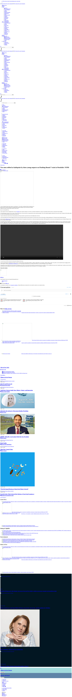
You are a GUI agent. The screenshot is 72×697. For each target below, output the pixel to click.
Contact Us (6, 42)
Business (5, 11)
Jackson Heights (6, 29)
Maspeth (5, 32)
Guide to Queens (7, 38)
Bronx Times (4, 152)
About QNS (4, 41)
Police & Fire (6, 17)
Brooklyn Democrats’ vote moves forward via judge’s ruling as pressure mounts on (28, 591)
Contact (4, 695)
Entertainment (6, 13)
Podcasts (5, 91)
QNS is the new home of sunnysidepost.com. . (11, 1)
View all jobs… (2, 375)
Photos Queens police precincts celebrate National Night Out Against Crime (19, 534)
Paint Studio (5, 443)
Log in (67, 287)
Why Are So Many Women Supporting (14, 666)
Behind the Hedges (5, 157)
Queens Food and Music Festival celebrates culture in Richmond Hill (21, 539)
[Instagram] (6, 163)
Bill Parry (2, 277)
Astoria (5, 23)
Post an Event (3, 379)
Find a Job (2, 677)
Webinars (5, 44)
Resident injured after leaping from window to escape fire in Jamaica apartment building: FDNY (38, 312)
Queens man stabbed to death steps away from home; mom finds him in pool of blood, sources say (36, 353)
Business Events (6, 39)
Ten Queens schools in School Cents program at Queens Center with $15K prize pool (23, 533)
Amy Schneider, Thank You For (11, 649)
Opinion (5, 15)
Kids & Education (7, 62)
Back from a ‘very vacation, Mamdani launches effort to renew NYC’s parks (35, 513)
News (3, 7)
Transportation (6, 21)
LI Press (3, 155)
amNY (3, 149)
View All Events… (3, 497)
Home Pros (5, 694)
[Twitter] (5, 163)
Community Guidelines (14, 285)
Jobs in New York (4, 367)
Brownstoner (4, 151)
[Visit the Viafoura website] (69, 305)
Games (5, 40)
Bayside (5, 24)
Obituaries (5, 16)
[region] (36, 296)
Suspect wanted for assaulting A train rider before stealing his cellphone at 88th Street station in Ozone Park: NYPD (39, 342)
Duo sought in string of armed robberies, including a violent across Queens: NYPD (19, 572)
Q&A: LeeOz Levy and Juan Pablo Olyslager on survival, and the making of (25, 607)
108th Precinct (7, 219)
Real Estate (6, 18)
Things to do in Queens (6, 377)
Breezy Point (6, 25)
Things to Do (6, 20)
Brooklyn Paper (4, 150)
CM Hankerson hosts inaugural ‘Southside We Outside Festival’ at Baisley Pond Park (23, 541)
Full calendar (2, 672)
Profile (8, 283)
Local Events (7, 84)
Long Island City (7, 31)
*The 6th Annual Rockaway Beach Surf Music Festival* (14, 489)
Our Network (4, 148)
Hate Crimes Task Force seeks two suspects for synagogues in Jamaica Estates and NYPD (50, 340)
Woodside (18, 211)
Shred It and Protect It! (6, 384)
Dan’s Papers (4, 156)
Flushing (5, 28)
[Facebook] (4, 163)
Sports (5, 19)
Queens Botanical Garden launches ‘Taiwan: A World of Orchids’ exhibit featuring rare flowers (20, 525)
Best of (3, 35)
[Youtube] (7, 163)
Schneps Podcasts (3, 647)
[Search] (0, 46)
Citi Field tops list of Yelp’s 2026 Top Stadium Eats (12, 532)
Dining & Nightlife (7, 12)
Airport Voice (4, 158)
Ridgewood (6, 33)
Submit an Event (7, 37)
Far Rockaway (6, 27)
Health (5, 14)
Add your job (3, 369)
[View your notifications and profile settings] (1, 49)
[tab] (3, 294)
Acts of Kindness (7, 9)
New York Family (3, 664)
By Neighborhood (8, 8)
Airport (5, 10)
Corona (5, 26)
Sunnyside (6, 34)
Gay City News (4, 153)
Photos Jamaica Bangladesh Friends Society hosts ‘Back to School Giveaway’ (26, 526)
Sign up (70, 287)
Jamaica (5, 30)
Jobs (3, 6)
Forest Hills (6, 76)
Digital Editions (6, 90)
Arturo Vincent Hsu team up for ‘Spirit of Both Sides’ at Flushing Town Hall (18, 540)
